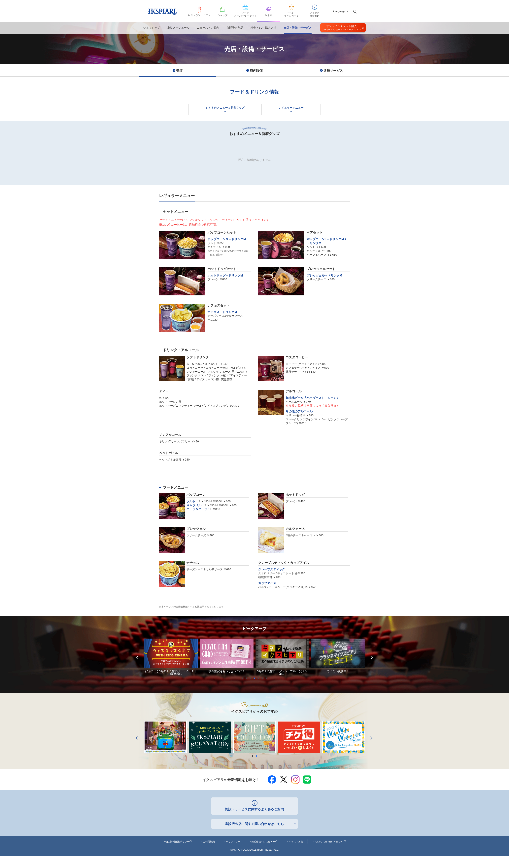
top (497, 843)
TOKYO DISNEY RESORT (329, 841)
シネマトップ (151, 27)
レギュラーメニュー (291, 107)
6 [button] (263, 678)
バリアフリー (233, 841)
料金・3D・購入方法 (263, 27)
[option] (171, 657)
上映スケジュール (178, 27)
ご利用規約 (209, 841)
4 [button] (255, 678)
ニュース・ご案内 (208, 27)
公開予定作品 (234, 27)
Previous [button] (136, 657)
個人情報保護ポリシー (177, 841)
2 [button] (248, 678)
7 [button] (267, 678)
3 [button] (252, 678)
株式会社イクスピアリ (263, 841)
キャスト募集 (296, 841)
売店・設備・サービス (298, 27)
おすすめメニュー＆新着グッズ (225, 107)
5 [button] (259, 678)
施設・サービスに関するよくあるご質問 (254, 809)
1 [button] (244, 678)
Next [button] (371, 657)
